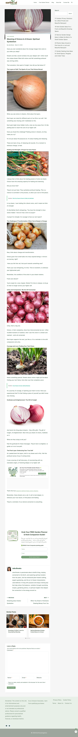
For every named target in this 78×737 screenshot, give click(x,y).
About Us (60, 703)
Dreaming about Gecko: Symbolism (14, 600)
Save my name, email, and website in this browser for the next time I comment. (26, 683)
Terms (54, 703)
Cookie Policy (67, 700)
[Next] (47, 626)
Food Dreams (10, 36)
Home (35, 2)
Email (24, 677)
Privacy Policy (57, 700)
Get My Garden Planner (34, 557)
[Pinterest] (9, 726)
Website (39, 677)
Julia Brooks (11, 45)
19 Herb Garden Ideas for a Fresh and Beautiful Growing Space (63, 29)
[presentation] (16, 621)
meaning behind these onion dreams (27, 491)
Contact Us (68, 703)
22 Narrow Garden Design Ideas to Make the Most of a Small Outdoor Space (63, 37)
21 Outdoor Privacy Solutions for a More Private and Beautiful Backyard (63, 21)
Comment (10, 650)
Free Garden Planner (44, 2)
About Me (58, 2)
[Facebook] (6, 726)
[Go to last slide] (8, 626)
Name (10, 677)
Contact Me (66, 2)
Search (57, 10)
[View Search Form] (72, 2)
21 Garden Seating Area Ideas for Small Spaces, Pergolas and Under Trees (64, 53)
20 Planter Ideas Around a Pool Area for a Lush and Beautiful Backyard (63, 45)
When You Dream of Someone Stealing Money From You (40, 600)
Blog (53, 2)
